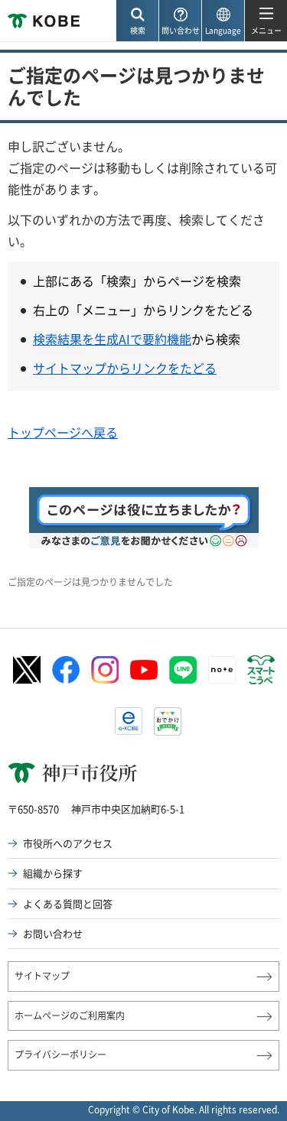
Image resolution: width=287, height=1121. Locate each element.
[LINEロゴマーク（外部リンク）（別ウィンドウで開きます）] (183, 670)
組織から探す (53, 873)
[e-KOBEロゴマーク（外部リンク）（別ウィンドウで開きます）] (128, 721)
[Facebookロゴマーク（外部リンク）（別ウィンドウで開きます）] (66, 670)
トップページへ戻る (63, 432)
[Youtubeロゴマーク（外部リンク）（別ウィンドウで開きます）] (144, 669)
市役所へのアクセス (68, 843)
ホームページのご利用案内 (70, 1015)
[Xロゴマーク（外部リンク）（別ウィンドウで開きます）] (27, 670)
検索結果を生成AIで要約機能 (112, 339)
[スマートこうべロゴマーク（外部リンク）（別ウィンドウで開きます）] (261, 669)
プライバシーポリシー (60, 1054)
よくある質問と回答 (68, 903)
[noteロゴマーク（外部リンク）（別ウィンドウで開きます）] (222, 670)
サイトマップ (42, 976)
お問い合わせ (53, 933)
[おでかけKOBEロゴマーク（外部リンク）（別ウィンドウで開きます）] (167, 721)
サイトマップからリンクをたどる (125, 368)
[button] (137, 21)
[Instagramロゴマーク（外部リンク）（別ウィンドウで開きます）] (105, 670)
